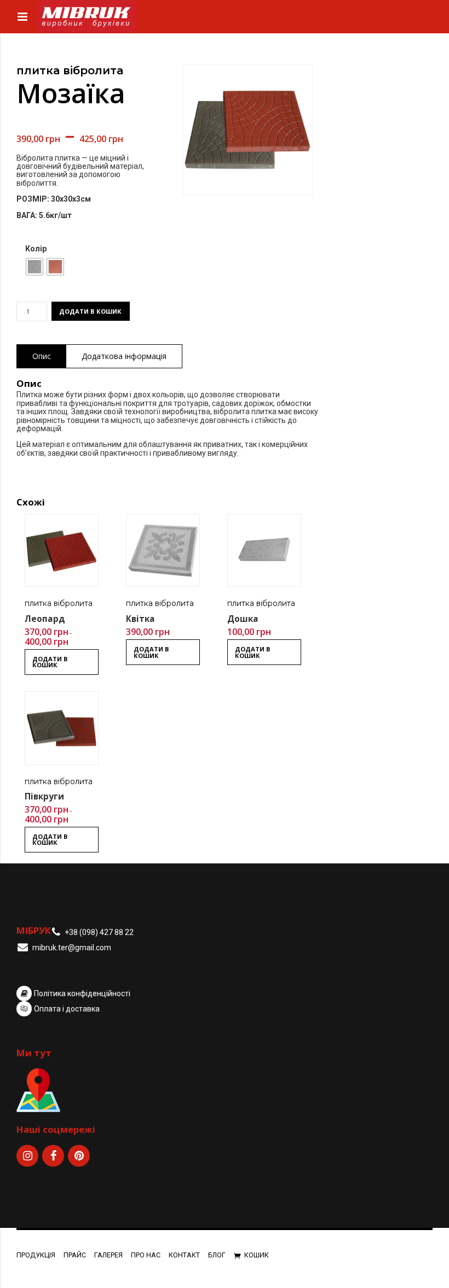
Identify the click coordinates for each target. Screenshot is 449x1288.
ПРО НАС (145, 1255)
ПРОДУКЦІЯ (35, 1255)
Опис (41, 356)
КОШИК (256, 1255)
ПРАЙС (75, 1255)
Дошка (242, 619)
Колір (36, 249)
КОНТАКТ (184, 1255)
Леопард (45, 619)
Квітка (140, 619)
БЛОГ (217, 1255)
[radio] (34, 266)
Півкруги (44, 796)
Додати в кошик (90, 311)
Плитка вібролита (69, 70)
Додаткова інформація (124, 356)
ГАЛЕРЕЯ (108, 1255)
